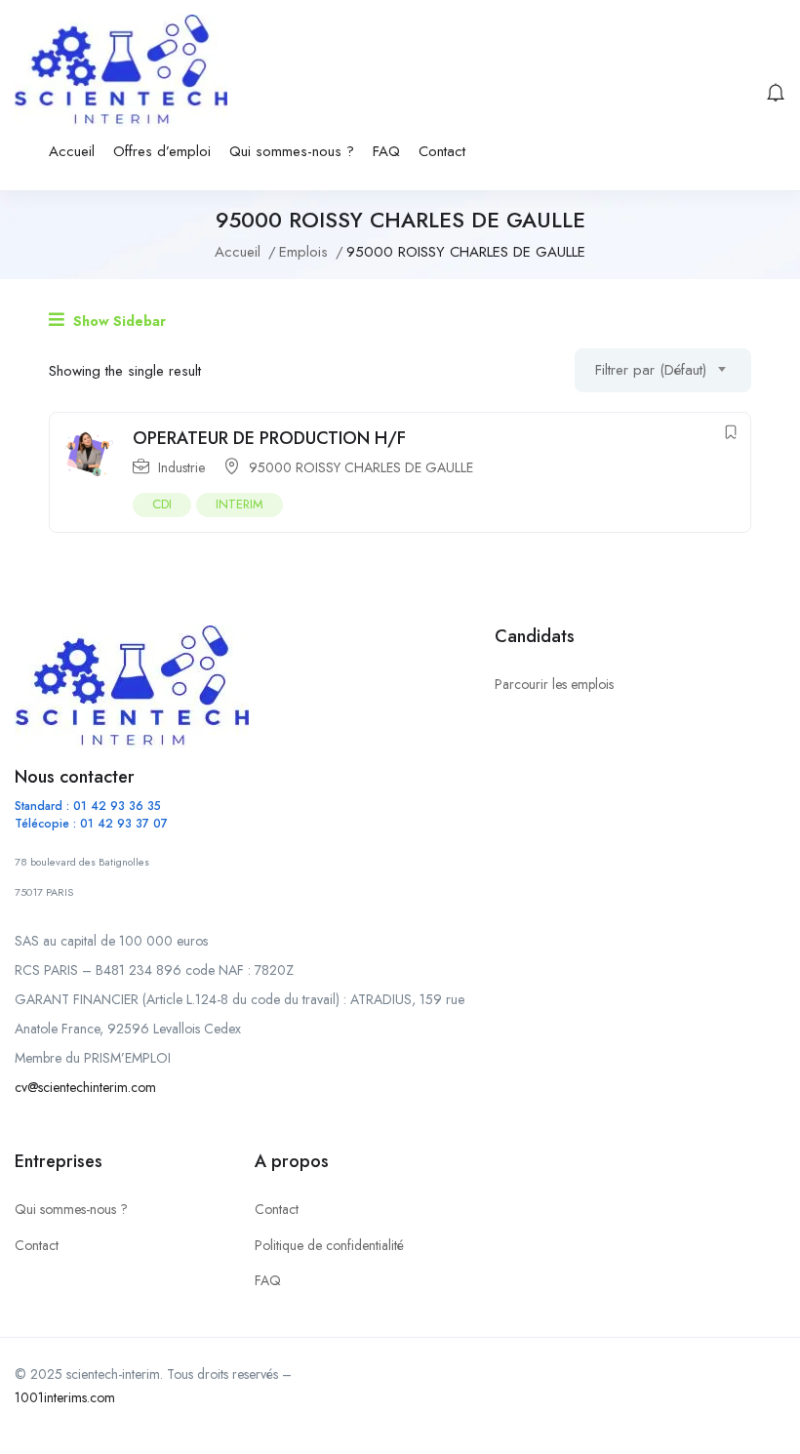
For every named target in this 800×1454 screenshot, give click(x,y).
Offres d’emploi (162, 151)
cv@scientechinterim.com (85, 1087)
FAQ (386, 151)
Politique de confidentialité (329, 1245)
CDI (162, 504)
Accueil (72, 151)
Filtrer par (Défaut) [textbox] (650, 370)
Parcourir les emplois (554, 684)
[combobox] (663, 370)
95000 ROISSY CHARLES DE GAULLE (361, 467)
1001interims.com (65, 1397)
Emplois (303, 252)
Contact (442, 151)
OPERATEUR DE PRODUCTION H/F (269, 438)
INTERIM (239, 504)
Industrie (181, 467)
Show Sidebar (117, 321)
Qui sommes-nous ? (291, 151)
